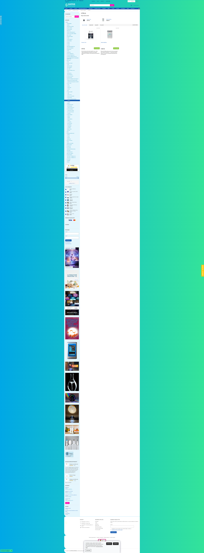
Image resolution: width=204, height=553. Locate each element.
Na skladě (69, 181)
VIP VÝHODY (69, 159)
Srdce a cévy (69, 94)
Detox (68, 84)
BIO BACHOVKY (69, 106)
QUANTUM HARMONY (70, 48)
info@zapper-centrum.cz (85, 521)
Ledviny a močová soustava (71, 99)
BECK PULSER (69, 35)
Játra (68, 93)
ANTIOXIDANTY (69, 67)
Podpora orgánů (69, 91)
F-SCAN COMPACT (70, 39)
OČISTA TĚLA (69, 83)
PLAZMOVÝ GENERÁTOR (70, 55)
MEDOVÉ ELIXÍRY (69, 66)
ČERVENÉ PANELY (69, 154)
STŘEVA (68, 100)
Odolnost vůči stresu (70, 107)
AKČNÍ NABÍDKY (69, 23)
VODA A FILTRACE (69, 140)
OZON (68, 61)
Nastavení (88, 550)
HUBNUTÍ (68, 103)
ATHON (68, 50)
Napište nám (108, 1)
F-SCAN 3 (68, 42)
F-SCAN (68, 38)
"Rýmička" (69, 113)
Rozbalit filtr (71, 183)
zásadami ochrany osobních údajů (117, 529)
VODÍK (68, 141)
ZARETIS (68, 120)
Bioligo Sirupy (69, 129)
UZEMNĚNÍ (68, 160)
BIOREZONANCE (69, 144)
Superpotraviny (69, 77)
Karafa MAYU (67, 513)
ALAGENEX (69, 127)
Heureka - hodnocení (100, 537)
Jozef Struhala (67, 498)
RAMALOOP (69, 30)
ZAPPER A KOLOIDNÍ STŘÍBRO (71, 33)
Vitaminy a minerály (70, 76)
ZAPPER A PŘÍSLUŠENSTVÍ (71, 32)
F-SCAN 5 (68, 45)
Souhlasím (116, 543)
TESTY (68, 71)
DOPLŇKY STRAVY (69, 63)
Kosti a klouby (69, 97)
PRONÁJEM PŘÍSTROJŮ (70, 133)
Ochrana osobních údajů (99, 528)
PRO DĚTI (68, 130)
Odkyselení (69, 87)
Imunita (68, 86)
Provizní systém (97, 529)
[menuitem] (66, 8)
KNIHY (68, 131)
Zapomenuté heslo (68, 243)
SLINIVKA (68, 101)
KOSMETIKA (69, 146)
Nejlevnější (91, 25)
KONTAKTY (102, 1)
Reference (67, 487)
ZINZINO (68, 117)
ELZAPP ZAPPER (69, 28)
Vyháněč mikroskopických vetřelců (73, 81)
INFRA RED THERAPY (70, 153)
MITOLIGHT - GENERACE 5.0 (71, 156)
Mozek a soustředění (70, 96)
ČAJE (68, 90)
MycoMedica (69, 124)
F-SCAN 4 (68, 43)
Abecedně (102, 25)
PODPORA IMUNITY (70, 109)
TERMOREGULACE (69, 151)
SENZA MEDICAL (69, 119)
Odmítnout (109, 543)
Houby (68, 64)
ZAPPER (68, 25)
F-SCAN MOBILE (69, 40)
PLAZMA (68, 137)
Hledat (112, 5)
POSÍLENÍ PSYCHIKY (70, 104)
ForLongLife (69, 121)
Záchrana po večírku (70, 110)
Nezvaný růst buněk (70, 111)
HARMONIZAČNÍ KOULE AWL (71, 149)
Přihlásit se (68, 240)
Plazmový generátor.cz (92, 537)
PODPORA (93, 1)
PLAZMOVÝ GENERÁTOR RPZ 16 (72, 56)
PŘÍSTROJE (68, 60)
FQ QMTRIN (69, 52)
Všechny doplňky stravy (71, 70)
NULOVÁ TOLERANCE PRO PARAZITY (72, 78)
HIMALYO (68, 116)
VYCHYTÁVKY (69, 147)
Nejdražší (96, 25)
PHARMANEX (69, 126)
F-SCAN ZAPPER (69, 29)
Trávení (68, 89)
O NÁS (98, 1)
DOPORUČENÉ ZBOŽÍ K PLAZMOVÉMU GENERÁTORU (73, 58)
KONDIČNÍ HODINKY (70, 36)
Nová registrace (67, 242)
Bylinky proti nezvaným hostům (72, 80)
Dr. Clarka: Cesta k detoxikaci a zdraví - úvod (71, 511)
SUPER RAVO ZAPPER (70, 26)
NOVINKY (68, 162)
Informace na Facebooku (85, 527)
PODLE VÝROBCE (69, 114)
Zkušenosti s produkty (69, 491)
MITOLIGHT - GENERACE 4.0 (71, 157)
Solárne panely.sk (107, 537)
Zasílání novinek (68, 508)
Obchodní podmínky (98, 527)
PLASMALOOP (69, 49)
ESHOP (67, 22)
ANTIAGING (68, 150)
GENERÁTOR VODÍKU (70, 143)
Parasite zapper (112, 537)
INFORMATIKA (69, 73)
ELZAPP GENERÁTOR (70, 53)
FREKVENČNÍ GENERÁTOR (71, 46)
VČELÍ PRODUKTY (69, 74)
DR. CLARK (68, 68)
